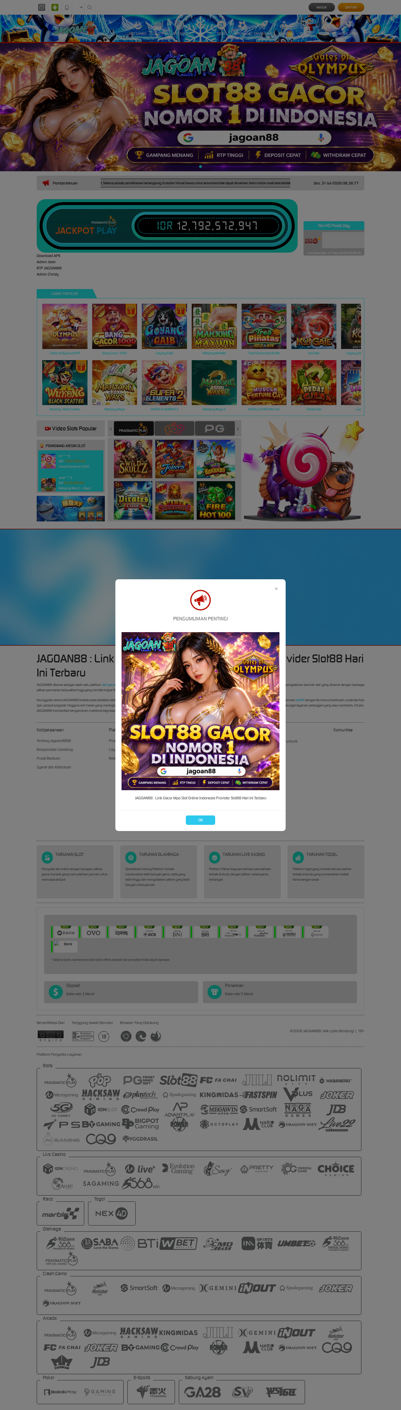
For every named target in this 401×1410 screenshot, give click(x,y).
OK (200, 820)
